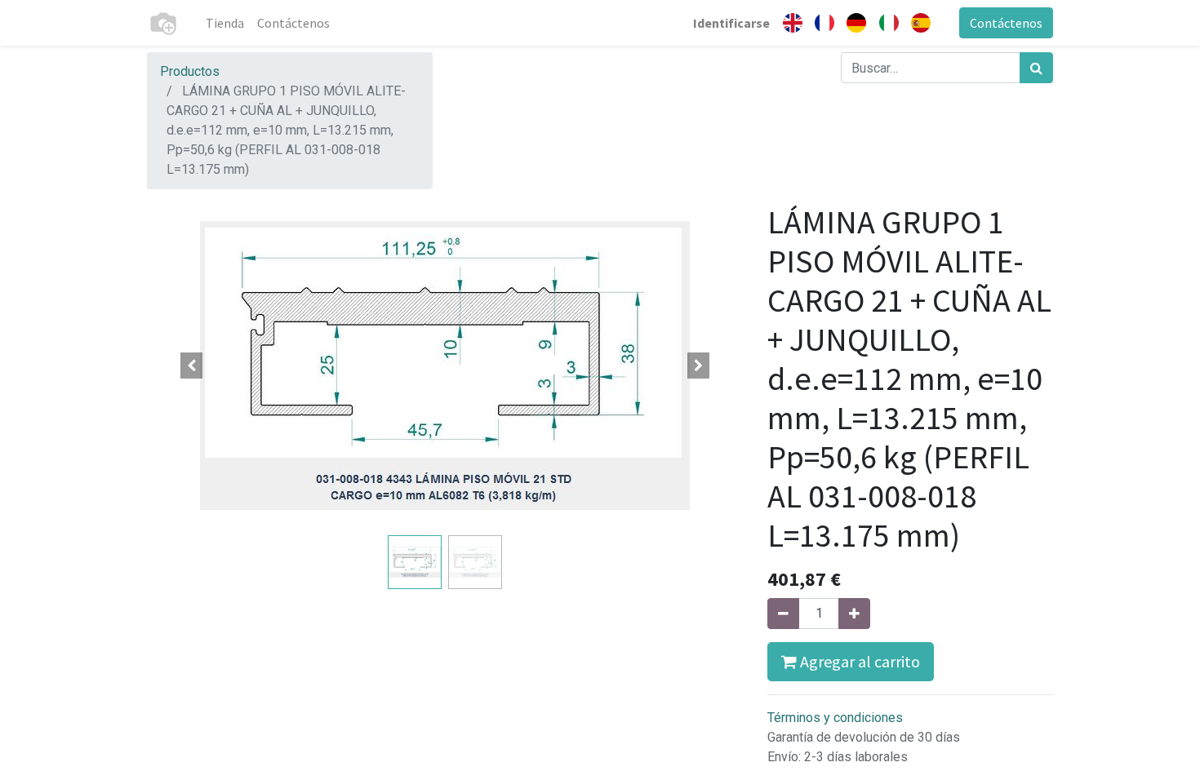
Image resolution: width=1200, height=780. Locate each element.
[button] (192, 365)
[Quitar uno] (783, 613)
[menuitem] (225, 23)
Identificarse (731, 23)
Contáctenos (1006, 23)
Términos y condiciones (835, 717)
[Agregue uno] (854, 613)
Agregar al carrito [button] (858, 661)
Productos (190, 71)
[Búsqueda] (1036, 67)
